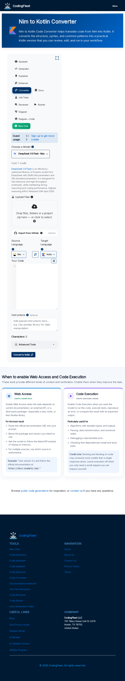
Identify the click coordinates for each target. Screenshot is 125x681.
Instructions (18, 314)
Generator (24, 69)
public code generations (35, 490)
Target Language (46, 242)
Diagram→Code (27, 119)
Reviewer (23, 104)
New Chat (23, 126)
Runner (41, 104)
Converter (24, 90)
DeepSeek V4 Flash (21, 169)
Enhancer (23, 83)
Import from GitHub (36, 233)
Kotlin (49, 254)
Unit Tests (24, 97)
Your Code (17, 260)
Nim (19, 254)
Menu (115, 6)
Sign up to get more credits (42, 137)
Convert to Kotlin (22, 354)
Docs (41, 90)
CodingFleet (20, 6)
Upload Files (23, 197)
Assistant (23, 61)
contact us (76, 490)
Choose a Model (20, 146)
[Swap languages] (35, 254)
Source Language (17, 242)
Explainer (23, 76)
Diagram (23, 112)
